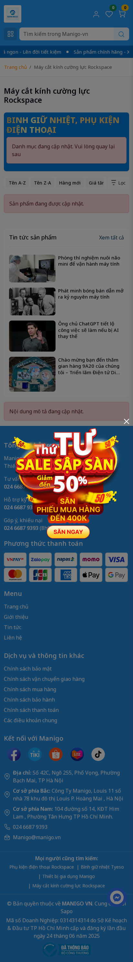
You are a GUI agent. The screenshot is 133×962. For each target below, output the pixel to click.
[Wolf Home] (66, 480)
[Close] (126, 421)
